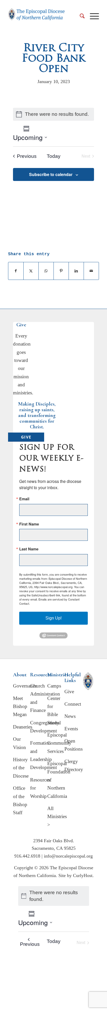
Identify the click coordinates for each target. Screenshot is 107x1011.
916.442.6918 (27, 856)
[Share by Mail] (91, 271)
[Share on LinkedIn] (76, 271)
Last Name (28, 549)
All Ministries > (57, 816)
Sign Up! (53, 618)
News (70, 716)
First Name (29, 524)
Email (24, 499)
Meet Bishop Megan (20, 706)
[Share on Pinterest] (61, 271)
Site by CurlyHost (75, 875)
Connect (72, 704)
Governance (25, 686)
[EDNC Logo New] (36, 17)
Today (54, 156)
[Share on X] (31, 271)
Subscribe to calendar (50, 174)
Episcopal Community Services (59, 743)
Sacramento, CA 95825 (54, 848)
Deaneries (22, 727)
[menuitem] (80, 15)
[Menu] (92, 15)
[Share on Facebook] (15, 271)
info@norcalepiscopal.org (68, 856)
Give (69, 691)
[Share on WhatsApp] (46, 271)
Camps (54, 686)
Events (71, 728)
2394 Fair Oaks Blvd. (53, 840)
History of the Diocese (21, 768)
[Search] (80, 15)
